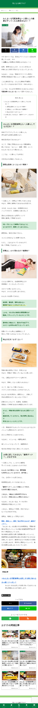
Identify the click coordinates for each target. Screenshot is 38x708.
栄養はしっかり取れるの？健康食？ (17, 109)
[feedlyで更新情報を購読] (10, 618)
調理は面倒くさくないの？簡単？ (16, 106)
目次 (16, 98)
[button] (34, 411)
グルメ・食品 (7, 595)
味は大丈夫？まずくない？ (14, 112)
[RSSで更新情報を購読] (28, 618)
